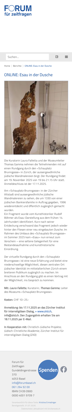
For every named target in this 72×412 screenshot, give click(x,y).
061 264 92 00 (21, 387)
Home (7, 66)
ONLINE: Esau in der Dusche (38, 66)
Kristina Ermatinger (47, 402)
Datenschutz (26, 409)
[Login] (57, 57)
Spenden (48, 370)
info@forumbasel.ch (24, 382)
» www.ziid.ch (43, 311)
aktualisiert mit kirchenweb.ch (47, 409)
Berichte (17, 66)
